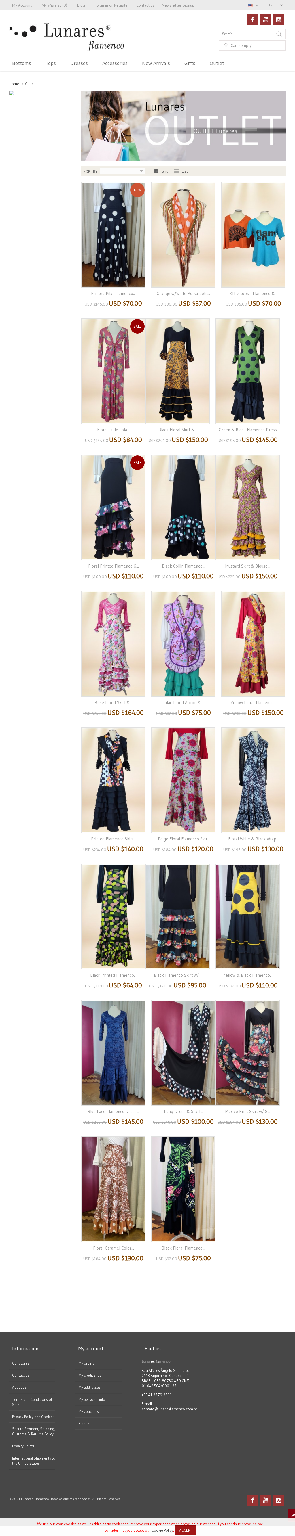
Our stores (20, 1363)
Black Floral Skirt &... (177, 429)
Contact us (20, 1375)
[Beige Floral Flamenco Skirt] (183, 780)
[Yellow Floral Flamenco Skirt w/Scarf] (253, 643)
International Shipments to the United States (33, 1461)
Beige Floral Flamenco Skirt (183, 839)
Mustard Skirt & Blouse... (247, 566)
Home (14, 83)
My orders (86, 1363)
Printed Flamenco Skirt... (113, 839)
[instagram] (278, 19)
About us (19, 1387)
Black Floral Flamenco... (183, 1248)
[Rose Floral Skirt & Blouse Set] (113, 643)
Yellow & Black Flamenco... (248, 975)
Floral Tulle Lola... (113, 429)
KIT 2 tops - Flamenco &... (253, 293)
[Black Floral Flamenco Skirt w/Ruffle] (183, 1189)
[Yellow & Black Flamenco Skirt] (247, 916)
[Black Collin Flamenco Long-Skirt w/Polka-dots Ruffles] (183, 507)
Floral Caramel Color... (113, 1248)
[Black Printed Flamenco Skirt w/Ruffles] (113, 916)
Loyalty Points (23, 1446)
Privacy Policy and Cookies (33, 1416)
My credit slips (89, 1375)
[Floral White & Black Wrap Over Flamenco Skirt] (253, 780)
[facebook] (252, 19)
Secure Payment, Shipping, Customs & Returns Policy (33, 1431)
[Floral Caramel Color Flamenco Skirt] (113, 1189)
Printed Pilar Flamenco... (113, 293)
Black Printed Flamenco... (113, 975)
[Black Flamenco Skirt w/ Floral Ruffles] (177, 916)
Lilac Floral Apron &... (183, 702)
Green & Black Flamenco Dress (248, 429)
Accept (185, 1530)
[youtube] (265, 19)
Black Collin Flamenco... (183, 566)
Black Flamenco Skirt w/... (177, 975)
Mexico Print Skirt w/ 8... (247, 1111)
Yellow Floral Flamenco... (253, 702)
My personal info (91, 1399)
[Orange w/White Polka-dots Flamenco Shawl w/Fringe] (183, 235)
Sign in (83, 1423)
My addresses (89, 1387)
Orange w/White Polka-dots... (183, 293)
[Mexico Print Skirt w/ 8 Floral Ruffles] (247, 1053)
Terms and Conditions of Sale (32, 1402)
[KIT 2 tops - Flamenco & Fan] (253, 235)
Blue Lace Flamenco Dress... (113, 1111)
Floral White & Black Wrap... (253, 839)
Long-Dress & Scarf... (183, 1111)
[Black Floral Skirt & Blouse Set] (177, 371)
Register (121, 5)
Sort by (90, 171)
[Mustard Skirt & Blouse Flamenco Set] (247, 507)
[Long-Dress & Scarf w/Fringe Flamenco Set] (183, 1053)
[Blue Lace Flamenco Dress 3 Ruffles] (113, 1053)
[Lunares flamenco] (66, 44)
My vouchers (88, 1411)
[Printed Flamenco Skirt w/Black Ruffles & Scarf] (113, 780)
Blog (81, 5)
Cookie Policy (162, 1530)
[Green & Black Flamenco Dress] (247, 371)
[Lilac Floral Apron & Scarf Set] (183, 643)
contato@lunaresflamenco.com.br (169, 1409)
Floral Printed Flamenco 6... (113, 566)
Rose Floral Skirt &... (113, 702)
